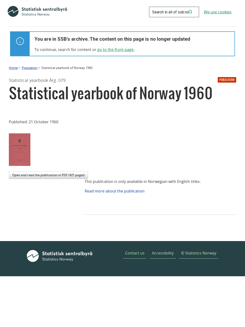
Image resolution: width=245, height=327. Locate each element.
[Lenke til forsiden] (37, 12)
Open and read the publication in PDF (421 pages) (48, 175)
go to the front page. (115, 49)
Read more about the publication (115, 191)
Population (30, 68)
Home (13, 68)
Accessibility (163, 253)
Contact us (135, 253)
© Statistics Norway (198, 253)
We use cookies (218, 12)
